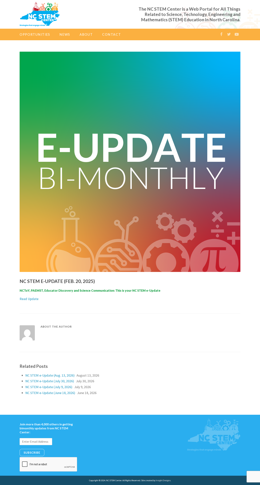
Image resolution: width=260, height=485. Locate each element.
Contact (111, 34)
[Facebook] (221, 34)
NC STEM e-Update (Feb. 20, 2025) (57, 281)
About (86, 34)
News (65, 34)
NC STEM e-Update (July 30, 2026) (49, 381)
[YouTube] (236, 34)
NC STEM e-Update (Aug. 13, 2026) (50, 375)
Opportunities (35, 34)
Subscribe (32, 452)
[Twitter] (229, 34)
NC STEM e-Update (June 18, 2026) (50, 393)
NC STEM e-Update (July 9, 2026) (48, 387)
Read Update (29, 299)
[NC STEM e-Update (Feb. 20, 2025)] (130, 162)
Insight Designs (163, 480)
